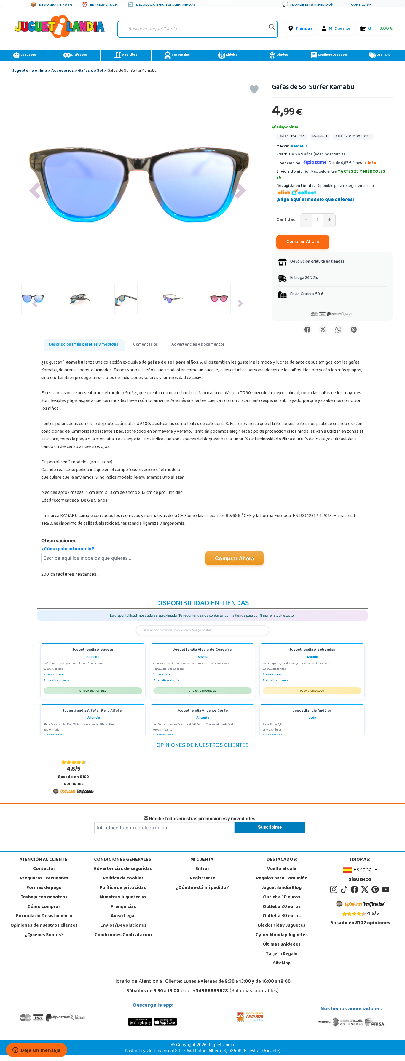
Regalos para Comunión (281, 878)
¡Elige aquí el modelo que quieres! (315, 200)
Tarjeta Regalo (282, 954)
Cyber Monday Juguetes (282, 935)
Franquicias (123, 907)
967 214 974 (55, 675)
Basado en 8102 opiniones (73, 776)
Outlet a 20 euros (282, 907)
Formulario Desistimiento (44, 916)
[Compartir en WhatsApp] (338, 329)
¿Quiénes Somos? (44, 935)
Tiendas (304, 29)
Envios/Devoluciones (123, 925)
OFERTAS (383, 55)
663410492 (273, 675)
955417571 (163, 675)
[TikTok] (345, 889)
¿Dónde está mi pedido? (202, 888)
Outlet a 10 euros (281, 897)
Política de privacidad (123, 888)
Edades (282, 55)
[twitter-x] (366, 889)
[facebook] (355, 889)
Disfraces (79, 55)
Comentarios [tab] (145, 345)
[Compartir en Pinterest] (353, 329)
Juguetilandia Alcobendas (312, 650)
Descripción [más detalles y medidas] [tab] (84, 345)
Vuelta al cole (281, 869)
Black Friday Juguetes (281, 925)
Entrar (202, 869)
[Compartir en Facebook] (307, 329)
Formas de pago (44, 888)
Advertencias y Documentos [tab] (197, 345)
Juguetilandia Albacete (92, 650)
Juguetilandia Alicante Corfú (202, 711)
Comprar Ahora (302, 242)
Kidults (231, 55)
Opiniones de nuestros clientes (44, 925)
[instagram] (334, 889)
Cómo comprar (44, 907)
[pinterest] (376, 889)
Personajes (180, 55)
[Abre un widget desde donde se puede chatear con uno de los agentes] (36, 1050)
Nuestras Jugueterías (123, 897)
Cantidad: (286, 220)
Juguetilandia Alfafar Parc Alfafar (93, 711)
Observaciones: (59, 540)
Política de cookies (123, 878)
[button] (35, 190)
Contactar (44, 869)
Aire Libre (130, 55)
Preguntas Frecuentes (44, 878)
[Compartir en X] (322, 329)
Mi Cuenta (339, 29)
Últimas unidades (282, 944)
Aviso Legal (123, 916)
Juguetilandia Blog (282, 888)
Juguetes (28, 55)
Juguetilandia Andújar (312, 711)
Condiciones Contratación (123, 935)
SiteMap (282, 963)
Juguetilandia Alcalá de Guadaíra (202, 650)
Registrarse (202, 878)
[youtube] (386, 889)
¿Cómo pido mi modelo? (67, 549)
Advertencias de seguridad (123, 869)
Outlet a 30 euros (282, 916)
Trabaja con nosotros (44, 897)
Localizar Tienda (58, 681)
